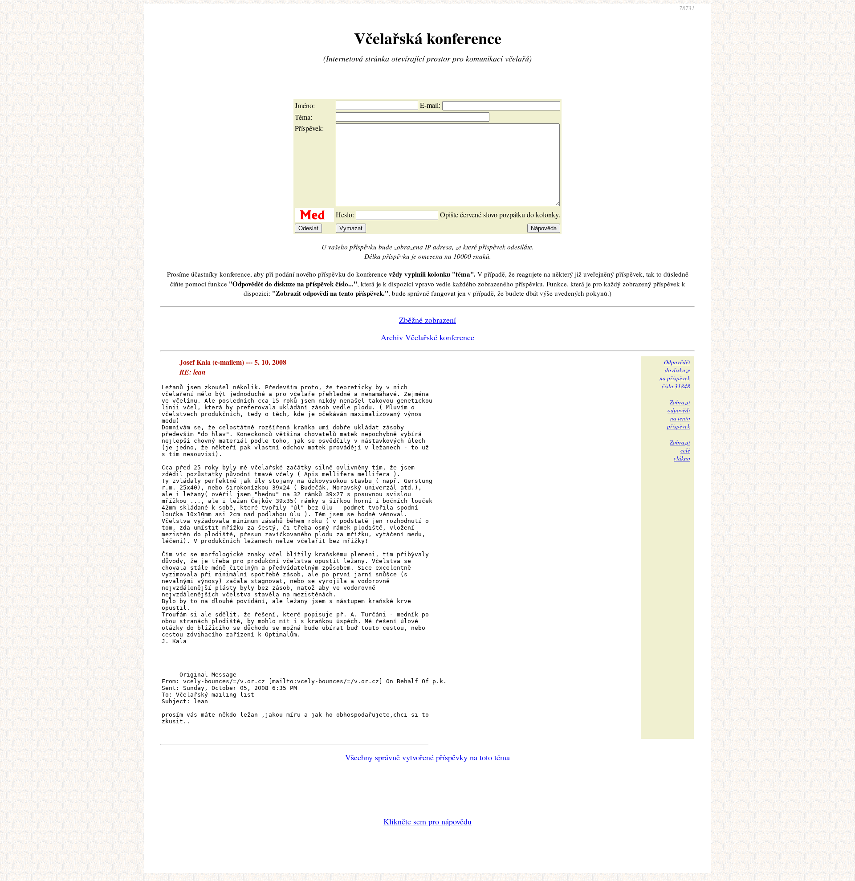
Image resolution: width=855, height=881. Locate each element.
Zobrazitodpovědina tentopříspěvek (678, 414)
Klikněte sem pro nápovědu (427, 821)
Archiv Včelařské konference (427, 337)
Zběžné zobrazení (427, 319)
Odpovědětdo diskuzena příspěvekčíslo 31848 (675, 374)
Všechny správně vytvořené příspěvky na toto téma (427, 757)
